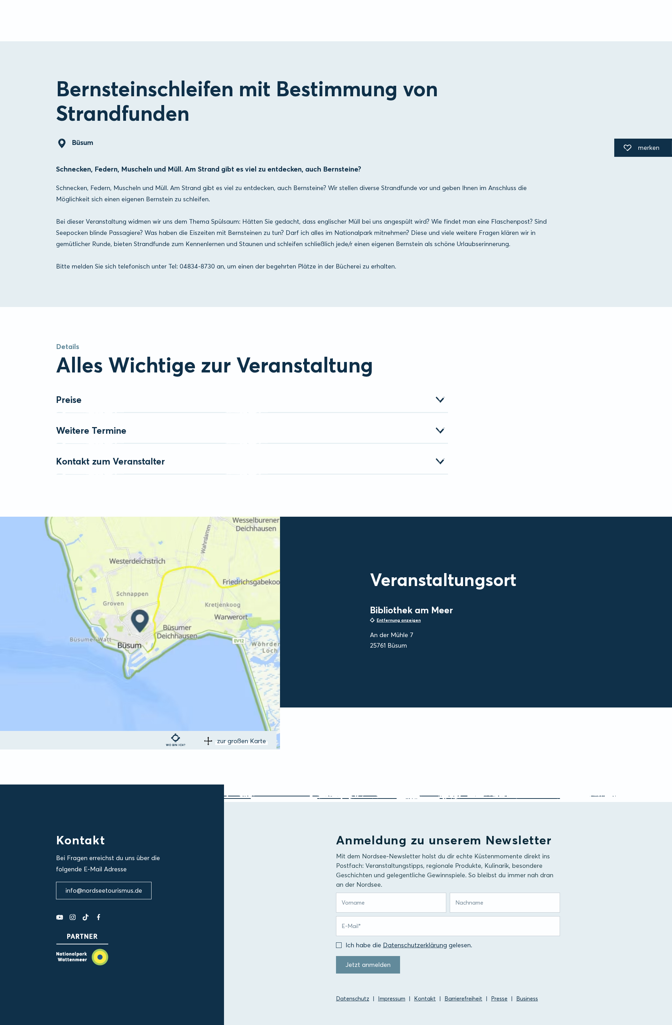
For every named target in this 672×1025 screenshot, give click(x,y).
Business (527, 998)
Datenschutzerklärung (415, 945)
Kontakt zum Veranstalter (110, 461)
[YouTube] (59, 917)
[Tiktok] (85, 917)
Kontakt (425, 998)
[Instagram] (72, 917)
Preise (69, 399)
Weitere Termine (91, 430)
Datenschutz (352, 998)
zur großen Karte (241, 741)
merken (636, 149)
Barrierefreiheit (463, 998)
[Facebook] (98, 917)
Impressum (391, 998)
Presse (499, 998)
